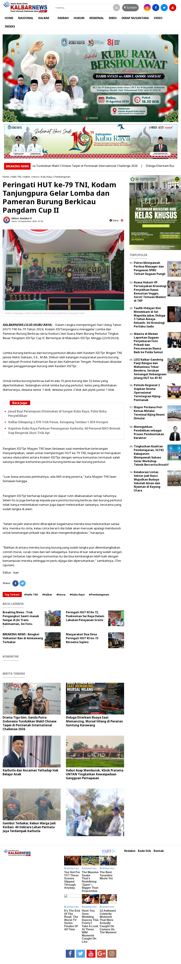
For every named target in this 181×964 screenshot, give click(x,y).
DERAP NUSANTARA (135, 18)
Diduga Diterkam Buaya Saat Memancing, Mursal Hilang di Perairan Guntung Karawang (94, 721)
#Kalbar (47, 594)
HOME (9, 18)
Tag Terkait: (12, 594)
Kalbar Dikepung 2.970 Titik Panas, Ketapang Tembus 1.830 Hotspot (58, 422)
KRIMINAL (96, 18)
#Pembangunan (99, 594)
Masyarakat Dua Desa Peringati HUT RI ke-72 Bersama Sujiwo (82, 638)
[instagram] (147, 7)
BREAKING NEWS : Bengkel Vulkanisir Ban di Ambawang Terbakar (23, 638)
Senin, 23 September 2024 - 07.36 (27, 221)
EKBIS (113, 18)
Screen (131, 7)
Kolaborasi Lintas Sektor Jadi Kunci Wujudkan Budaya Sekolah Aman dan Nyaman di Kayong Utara (147, 481)
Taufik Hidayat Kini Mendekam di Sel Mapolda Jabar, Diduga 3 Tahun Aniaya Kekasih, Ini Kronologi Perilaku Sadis (149, 317)
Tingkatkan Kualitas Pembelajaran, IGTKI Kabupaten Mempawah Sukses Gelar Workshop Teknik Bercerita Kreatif (151, 455)
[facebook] (155, 7)
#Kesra (60, 594)
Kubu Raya (46, 176)
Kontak (159, 851)
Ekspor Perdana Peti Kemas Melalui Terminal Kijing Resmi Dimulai (149, 412)
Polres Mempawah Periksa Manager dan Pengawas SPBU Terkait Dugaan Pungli (149, 268)
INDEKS (10, 26)
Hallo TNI (16, 176)
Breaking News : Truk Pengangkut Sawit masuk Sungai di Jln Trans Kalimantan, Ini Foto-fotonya (21, 620)
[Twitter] (22, 583)
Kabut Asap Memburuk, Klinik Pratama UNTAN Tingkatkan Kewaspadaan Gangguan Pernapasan (94, 774)
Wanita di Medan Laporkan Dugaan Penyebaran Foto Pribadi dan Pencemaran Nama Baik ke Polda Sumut (148, 343)
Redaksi (129, 851)
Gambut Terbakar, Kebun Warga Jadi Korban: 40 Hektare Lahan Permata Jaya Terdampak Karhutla (29, 827)
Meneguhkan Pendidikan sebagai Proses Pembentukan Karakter (149, 432)
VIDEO (158, 18)
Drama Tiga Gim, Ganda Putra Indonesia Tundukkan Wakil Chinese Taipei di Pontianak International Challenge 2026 (29, 723)
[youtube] (172, 7)
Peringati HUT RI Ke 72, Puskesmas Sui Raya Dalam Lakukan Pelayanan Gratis (85, 616)
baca (115, 220)
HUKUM (79, 18)
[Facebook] (15, 583)
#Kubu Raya (77, 594)
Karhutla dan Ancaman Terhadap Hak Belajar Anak (30, 772)
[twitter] (164, 7)
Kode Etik (144, 851)
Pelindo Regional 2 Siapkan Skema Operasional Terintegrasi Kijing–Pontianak (148, 392)
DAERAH (63, 18)
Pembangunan (62, 176)
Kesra (36, 176)
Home (6, 176)
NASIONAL (25, 18)
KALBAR (43, 18)
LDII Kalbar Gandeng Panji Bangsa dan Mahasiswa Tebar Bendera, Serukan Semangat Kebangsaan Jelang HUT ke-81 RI (150, 369)
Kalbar (27, 176)
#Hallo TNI (31, 594)
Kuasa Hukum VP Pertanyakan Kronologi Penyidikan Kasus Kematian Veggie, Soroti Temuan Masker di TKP (150, 291)
